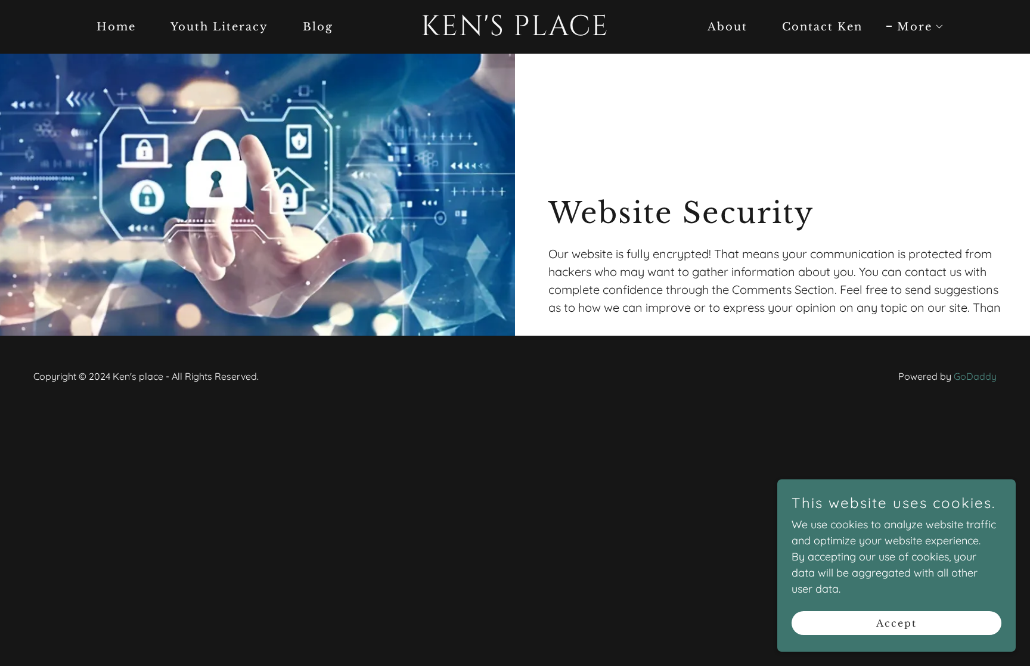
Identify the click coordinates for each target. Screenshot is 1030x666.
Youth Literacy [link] (219, 26)
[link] (515, 31)
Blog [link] (318, 26)
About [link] (727, 26)
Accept (896, 623)
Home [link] (116, 26)
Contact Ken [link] (822, 26)
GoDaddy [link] (975, 376)
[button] (915, 27)
